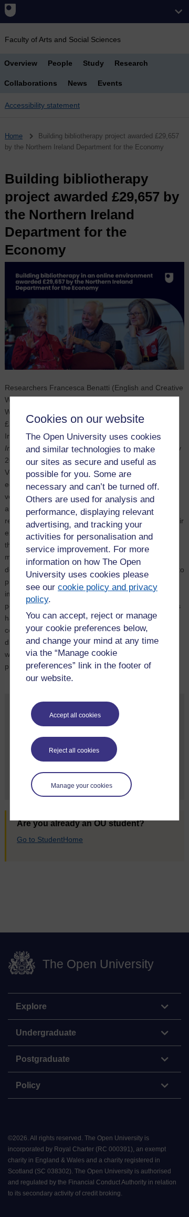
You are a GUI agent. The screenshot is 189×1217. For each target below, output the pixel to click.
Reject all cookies (74, 750)
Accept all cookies (75, 715)
